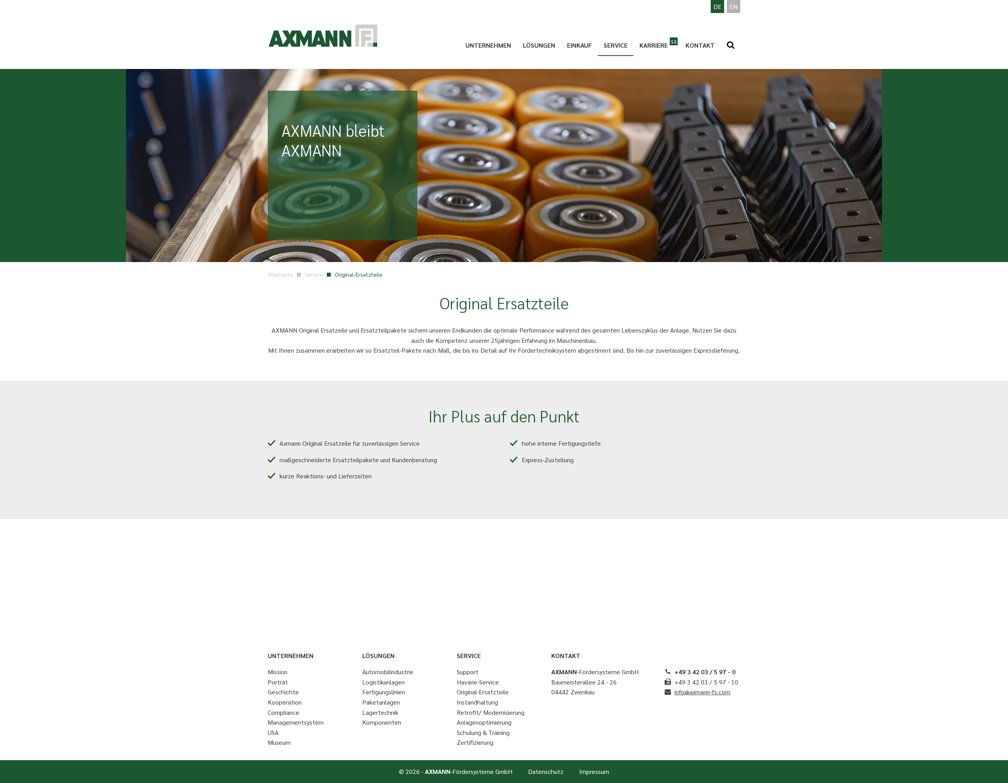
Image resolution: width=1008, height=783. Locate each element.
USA (273, 732)
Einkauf (579, 45)
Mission (277, 672)
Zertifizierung (475, 742)
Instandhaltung (477, 702)
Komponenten (381, 722)
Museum (279, 742)
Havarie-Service (478, 682)
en (733, 6)
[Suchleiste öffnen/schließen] (730, 45)
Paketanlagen (381, 702)
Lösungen (539, 45)
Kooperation (285, 702)
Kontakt (700, 45)
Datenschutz (545, 771)
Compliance (283, 712)
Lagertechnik (380, 712)
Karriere (653, 45)
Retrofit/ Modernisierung (490, 712)
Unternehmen (488, 45)
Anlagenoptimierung (484, 722)
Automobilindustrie (387, 672)
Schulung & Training (483, 732)
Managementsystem (296, 722)
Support (467, 672)
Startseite (280, 274)
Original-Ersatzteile (483, 692)
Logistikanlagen (383, 682)
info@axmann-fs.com (702, 692)
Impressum (594, 771)
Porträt (278, 682)
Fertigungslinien (383, 692)
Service (616, 45)
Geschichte (283, 692)
